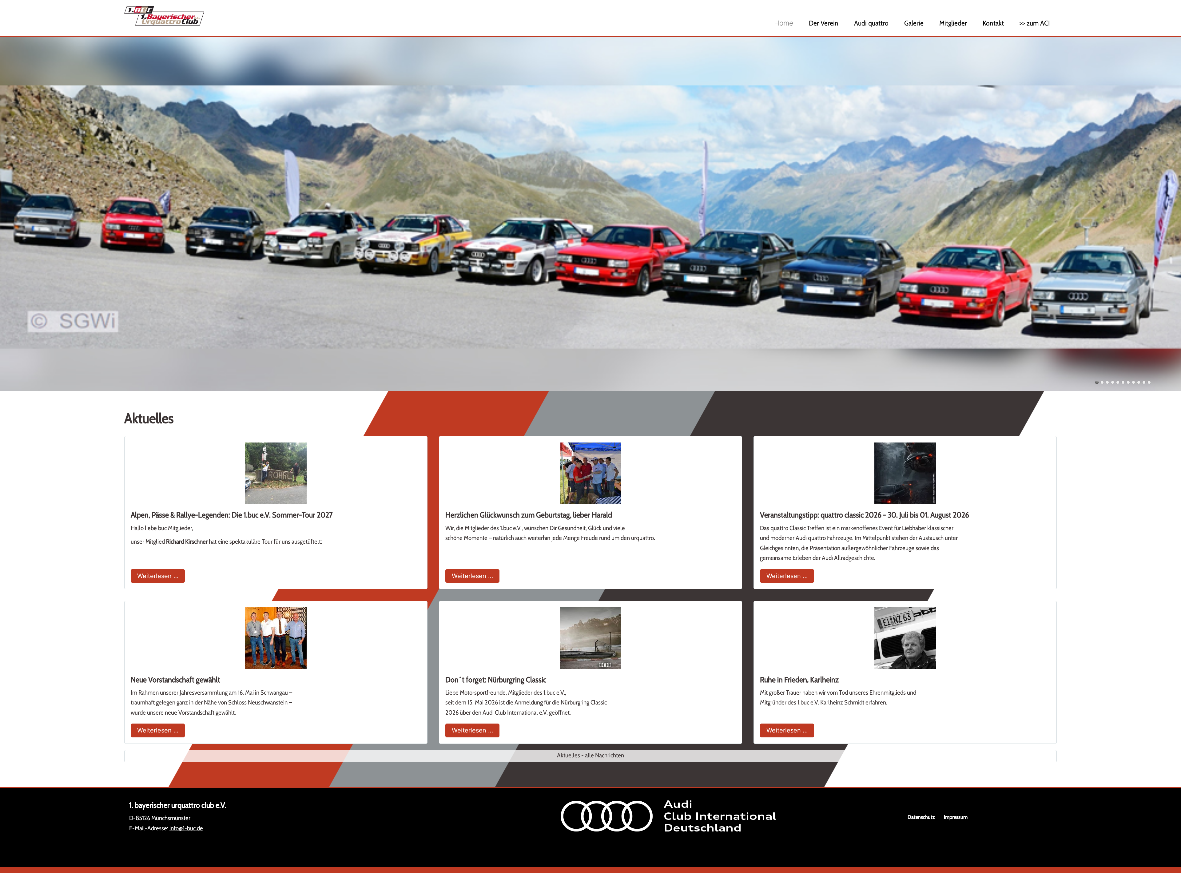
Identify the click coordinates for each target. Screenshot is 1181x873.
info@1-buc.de (186, 828)
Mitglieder (953, 23)
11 (1149, 382)
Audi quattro (871, 23)
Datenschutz (921, 817)
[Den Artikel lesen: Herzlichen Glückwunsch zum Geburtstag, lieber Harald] (590, 473)
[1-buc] (305, 16)
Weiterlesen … (161, 576)
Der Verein (823, 23)
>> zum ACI (1035, 23)
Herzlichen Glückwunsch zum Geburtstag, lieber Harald (528, 514)
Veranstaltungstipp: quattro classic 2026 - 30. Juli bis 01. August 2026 (864, 514)
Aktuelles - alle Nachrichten (590, 755)
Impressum (956, 817)
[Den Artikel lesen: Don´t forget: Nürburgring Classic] (590, 638)
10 (1144, 382)
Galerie (914, 23)
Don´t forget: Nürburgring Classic (495, 679)
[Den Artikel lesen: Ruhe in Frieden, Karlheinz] (905, 638)
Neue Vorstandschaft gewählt (175, 679)
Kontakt (993, 23)
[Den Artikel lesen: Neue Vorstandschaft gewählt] (276, 638)
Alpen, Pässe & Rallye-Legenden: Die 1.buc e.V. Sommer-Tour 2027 (232, 514)
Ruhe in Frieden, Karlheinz (799, 679)
